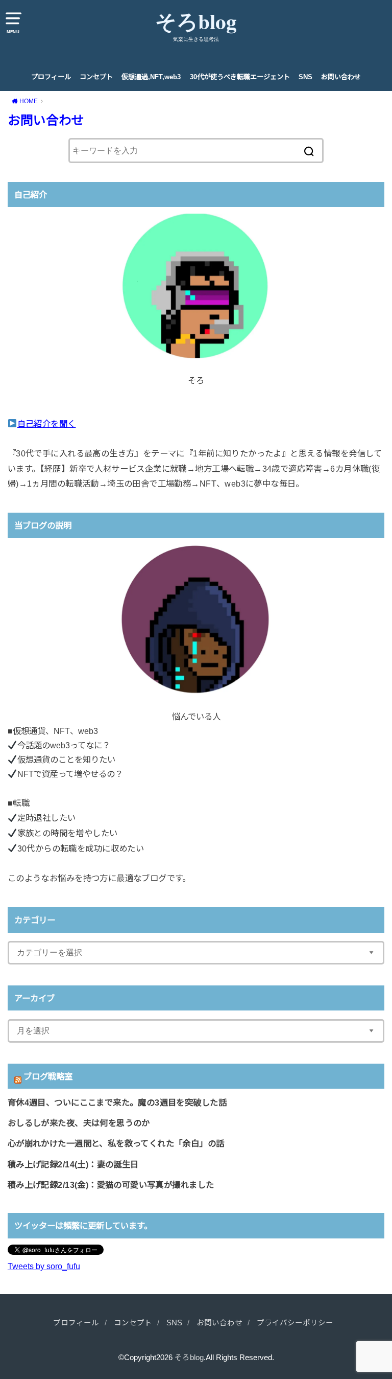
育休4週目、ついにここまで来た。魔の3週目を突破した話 (117, 1102)
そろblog (196, 21)
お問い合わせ (341, 77)
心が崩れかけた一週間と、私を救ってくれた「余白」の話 (116, 1143)
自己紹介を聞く (46, 423)
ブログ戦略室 (47, 1076)
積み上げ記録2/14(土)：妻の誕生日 (73, 1164)
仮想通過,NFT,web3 (151, 77)
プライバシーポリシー (295, 1323)
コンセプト (96, 77)
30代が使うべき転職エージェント (240, 77)
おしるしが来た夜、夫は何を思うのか (79, 1123)
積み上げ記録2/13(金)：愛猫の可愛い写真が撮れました (111, 1184)
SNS (305, 77)
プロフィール (51, 77)
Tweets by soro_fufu (44, 1266)
